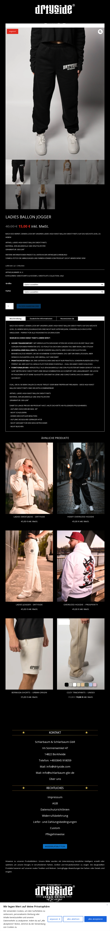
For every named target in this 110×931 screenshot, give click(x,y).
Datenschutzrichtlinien (55, 809)
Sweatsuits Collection (48, 276)
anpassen (54, 919)
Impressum (55, 797)
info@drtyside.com (58, 766)
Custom (55, 828)
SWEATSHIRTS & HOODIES (27, 276)
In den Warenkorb (29, 306)
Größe (8, 283)
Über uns (55, 779)
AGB (55, 803)
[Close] (107, 904)
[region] (55, 916)
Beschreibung (15, 318)
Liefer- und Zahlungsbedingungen (55, 822)
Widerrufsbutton (55, 846)
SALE (62, 276)
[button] (100, 31)
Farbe (8, 291)
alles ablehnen (73, 919)
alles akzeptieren (95, 919)
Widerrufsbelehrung (55, 815)
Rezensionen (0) (67, 318)
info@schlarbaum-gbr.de (58, 773)
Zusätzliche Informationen (41, 318)
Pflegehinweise (55, 834)
